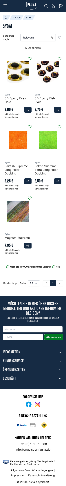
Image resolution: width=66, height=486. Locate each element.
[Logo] (31, 5)
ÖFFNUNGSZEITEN (14, 370)
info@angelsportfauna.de (33, 449)
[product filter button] (59, 37)
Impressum (17, 475)
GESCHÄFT (9, 378)
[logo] (6, 462)
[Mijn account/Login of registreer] (53, 6)
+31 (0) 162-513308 (33, 444)
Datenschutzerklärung (41, 475)
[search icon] (46, 6)
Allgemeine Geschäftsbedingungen (32, 470)
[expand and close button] (60, 352)
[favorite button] (29, 58)
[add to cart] (28, 110)
